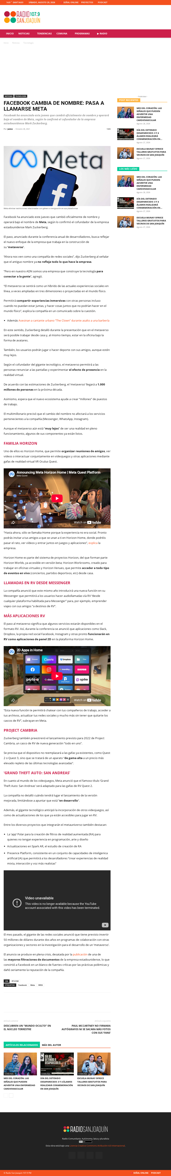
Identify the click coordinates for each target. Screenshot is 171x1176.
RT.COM (15, 981)
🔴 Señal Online (69, 2)
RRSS (40, 985)
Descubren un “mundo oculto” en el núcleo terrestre (27, 1027)
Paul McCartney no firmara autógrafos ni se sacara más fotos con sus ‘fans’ (86, 1029)
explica (93, 543)
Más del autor (51, 1045)
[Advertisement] (85, 69)
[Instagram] (153, 2)
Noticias (24, 33)
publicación (80, 954)
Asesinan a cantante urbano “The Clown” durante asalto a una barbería (64, 320)
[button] (163, 33)
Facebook (22, 985)
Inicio (10, 33)
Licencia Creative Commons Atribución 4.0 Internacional (97, 1145)
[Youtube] (164, 2)
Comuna (61, 33)
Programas (82, 33)
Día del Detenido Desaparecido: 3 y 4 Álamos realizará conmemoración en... (149, 134)
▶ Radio (102, 33)
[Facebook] (148, 2)
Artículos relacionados (22, 1045)
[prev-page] (6, 1095)
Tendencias (44, 33)
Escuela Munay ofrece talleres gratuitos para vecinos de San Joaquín (92, 1082)
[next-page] (11, 1095)
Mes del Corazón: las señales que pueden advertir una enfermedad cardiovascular (149, 114)
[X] (159, 2)
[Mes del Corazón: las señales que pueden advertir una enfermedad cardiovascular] (20, 1064)
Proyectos (87, 2)
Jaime (10, 129)
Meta (32, 985)
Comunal (9, 1074)
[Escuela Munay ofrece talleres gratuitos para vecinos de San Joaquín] (94, 1064)
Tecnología (20, 96)
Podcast (102, 2)
